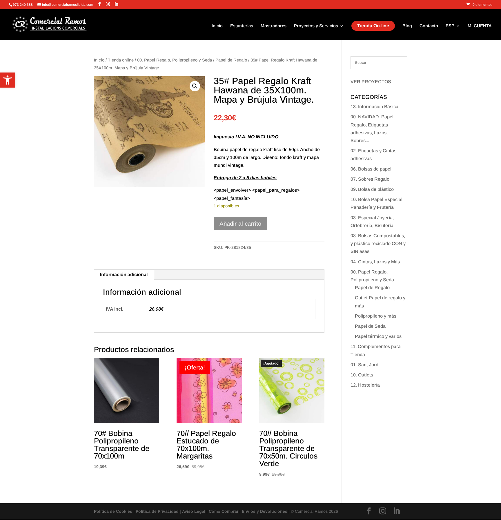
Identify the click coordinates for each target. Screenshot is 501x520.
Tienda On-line (373, 25)
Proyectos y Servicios (316, 26)
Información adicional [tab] (124, 274)
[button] (7, 80)
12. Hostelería (365, 385)
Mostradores (273, 26)
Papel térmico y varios (378, 336)
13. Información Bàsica (374, 106)
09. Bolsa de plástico (372, 189)
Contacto (429, 26)
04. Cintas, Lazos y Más (375, 261)
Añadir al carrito (240, 223)
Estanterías (241, 26)
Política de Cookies (113, 511)
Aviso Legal (193, 511)
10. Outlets (362, 374)
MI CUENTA (480, 26)
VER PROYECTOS (371, 81)
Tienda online (121, 60)
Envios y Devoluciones (264, 511)
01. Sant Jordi (365, 364)
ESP (450, 26)
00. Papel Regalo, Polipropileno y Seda (174, 60)
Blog (407, 26)
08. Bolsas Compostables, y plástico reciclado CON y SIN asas (378, 243)
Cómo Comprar (223, 511)
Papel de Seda (370, 326)
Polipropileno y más (375, 316)
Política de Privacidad (157, 511)
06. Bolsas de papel (371, 168)
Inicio (217, 26)
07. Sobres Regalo (370, 179)
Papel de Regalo (231, 60)
